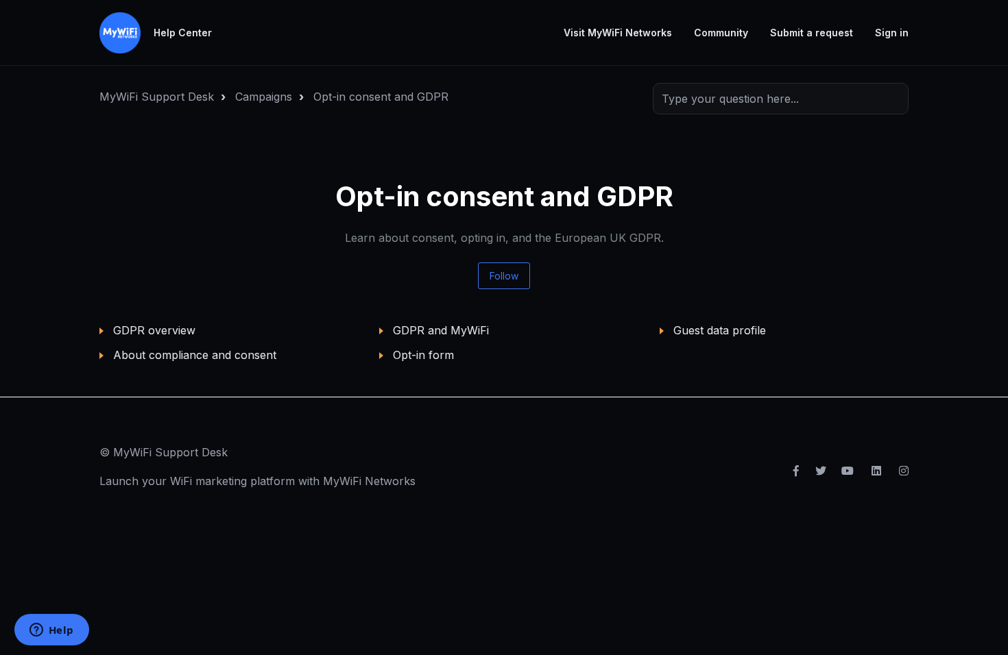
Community (721, 32)
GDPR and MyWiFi (441, 330)
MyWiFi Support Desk (156, 96)
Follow (504, 276)
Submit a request (811, 32)
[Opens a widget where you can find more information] (51, 631)
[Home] (120, 32)
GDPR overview (154, 330)
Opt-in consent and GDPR (380, 96)
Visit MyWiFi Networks (618, 32)
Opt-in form (423, 355)
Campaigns (263, 96)
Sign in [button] (892, 32)
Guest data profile (719, 330)
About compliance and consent (194, 355)
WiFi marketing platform (232, 481)
